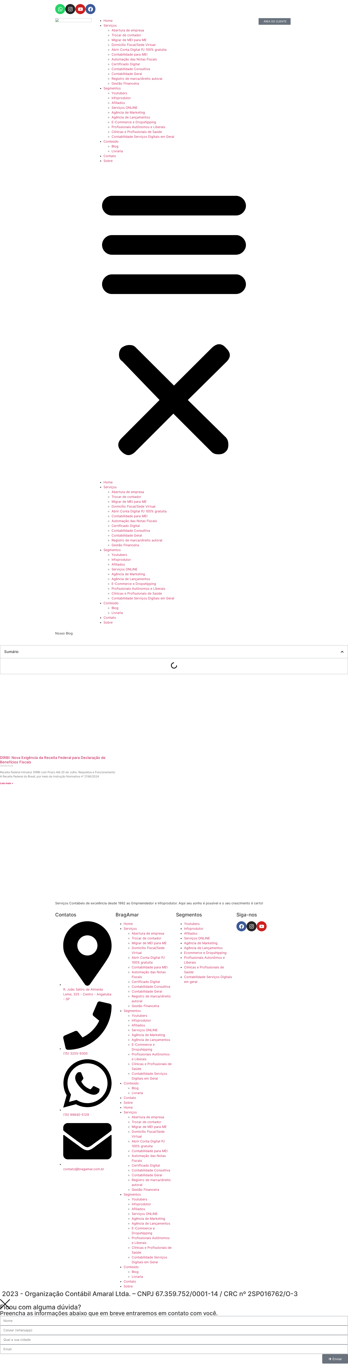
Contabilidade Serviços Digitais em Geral (143, 137)
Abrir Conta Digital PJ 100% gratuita (139, 50)
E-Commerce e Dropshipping (134, 122)
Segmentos (112, 88)
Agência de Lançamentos (131, 117)
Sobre (108, 161)
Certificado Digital (126, 64)
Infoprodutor (121, 98)
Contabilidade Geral (127, 74)
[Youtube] (80, 9)
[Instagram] (70, 9)
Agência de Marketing (128, 112)
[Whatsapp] (60, 9)
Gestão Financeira (125, 83)
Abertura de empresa (128, 30)
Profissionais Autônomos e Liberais (138, 127)
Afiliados (118, 103)
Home (108, 21)
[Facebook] (90, 9)
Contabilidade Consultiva (131, 69)
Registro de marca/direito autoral (137, 79)
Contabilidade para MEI (129, 54)
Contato (110, 156)
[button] (174, 321)
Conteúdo (111, 141)
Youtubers (119, 93)
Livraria (117, 151)
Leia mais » (6, 783)
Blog (115, 146)
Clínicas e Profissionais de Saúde (137, 132)
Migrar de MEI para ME (129, 40)
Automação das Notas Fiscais (134, 59)
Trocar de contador (126, 35)
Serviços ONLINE (125, 108)
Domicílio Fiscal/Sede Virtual (133, 45)
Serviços (110, 25)
